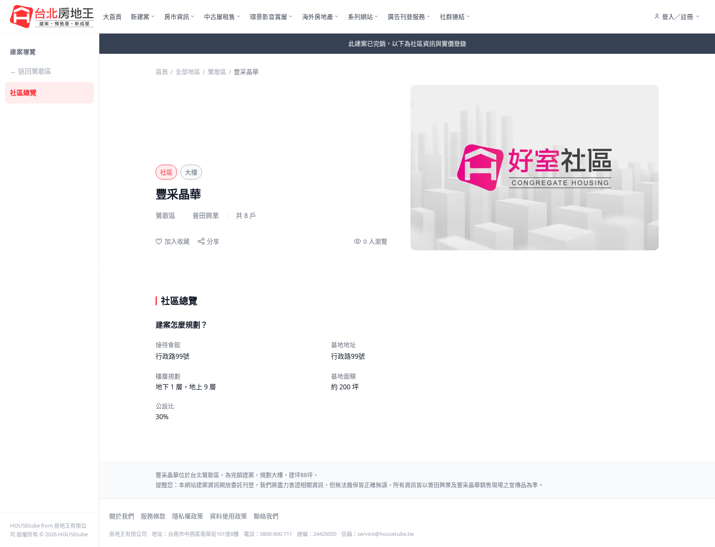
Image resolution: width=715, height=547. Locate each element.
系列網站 (360, 16)
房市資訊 (176, 16)
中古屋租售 (219, 16)
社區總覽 (23, 92)
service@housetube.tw (386, 533)
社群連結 (452, 16)
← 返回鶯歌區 (30, 71)
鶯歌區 (217, 71)
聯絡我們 (266, 516)
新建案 (140, 16)
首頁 (162, 71)
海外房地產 (317, 16)
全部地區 (187, 71)
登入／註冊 (677, 16)
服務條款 (153, 516)
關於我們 (121, 516)
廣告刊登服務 (406, 16)
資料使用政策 (228, 516)
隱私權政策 (187, 516)
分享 (213, 241)
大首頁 (112, 16)
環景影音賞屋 (268, 16)
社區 (166, 172)
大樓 (191, 172)
